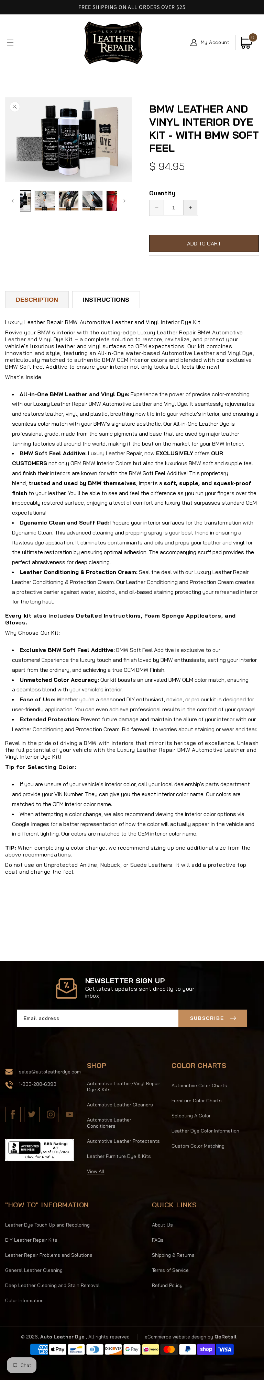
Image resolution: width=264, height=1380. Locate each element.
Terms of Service (170, 1270)
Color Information (24, 1300)
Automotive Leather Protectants (123, 1141)
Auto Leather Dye (62, 1337)
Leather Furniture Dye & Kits (119, 1156)
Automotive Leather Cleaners (120, 1105)
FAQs (158, 1240)
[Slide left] (12, 200)
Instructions (106, 299)
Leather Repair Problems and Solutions (48, 1255)
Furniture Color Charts (197, 1100)
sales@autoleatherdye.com (50, 1072)
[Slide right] (124, 200)
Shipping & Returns (173, 1255)
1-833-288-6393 (37, 1084)
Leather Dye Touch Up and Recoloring (47, 1225)
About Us (162, 1225)
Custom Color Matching (198, 1146)
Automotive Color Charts (199, 1085)
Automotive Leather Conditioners (109, 1123)
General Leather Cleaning (34, 1270)
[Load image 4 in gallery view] (92, 201)
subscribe (207, 1018)
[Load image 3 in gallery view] (68, 201)
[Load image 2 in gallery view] (44, 201)
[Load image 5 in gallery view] (116, 201)
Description (37, 299)
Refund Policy (167, 1285)
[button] (10, 42)
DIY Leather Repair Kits (31, 1240)
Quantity (162, 193)
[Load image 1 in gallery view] (20, 201)
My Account (215, 42)
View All (95, 1171)
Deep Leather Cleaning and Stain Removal (52, 1285)
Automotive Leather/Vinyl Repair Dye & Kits (123, 1086)
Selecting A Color (191, 1116)
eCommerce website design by (179, 1337)
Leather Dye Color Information (205, 1131)
